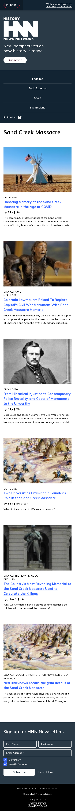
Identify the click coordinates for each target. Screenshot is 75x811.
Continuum (15, 759)
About (37, 98)
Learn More (45, 772)
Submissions (37, 107)
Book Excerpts (37, 88)
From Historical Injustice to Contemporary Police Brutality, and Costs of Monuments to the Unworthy (37, 399)
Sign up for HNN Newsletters (37, 794)
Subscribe (15, 60)
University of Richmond (59, 6)
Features (37, 78)
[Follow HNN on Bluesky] (19, 117)
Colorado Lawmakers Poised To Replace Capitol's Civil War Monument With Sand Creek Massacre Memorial (36, 305)
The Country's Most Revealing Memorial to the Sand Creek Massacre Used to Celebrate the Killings (37, 589)
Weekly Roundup (18, 764)
